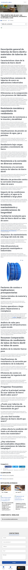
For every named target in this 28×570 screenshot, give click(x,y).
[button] (26, 24)
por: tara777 (18, 492)
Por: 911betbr (5, 492)
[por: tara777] (20, 488)
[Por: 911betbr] (6, 488)
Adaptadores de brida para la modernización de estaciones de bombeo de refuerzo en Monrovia (21, 506)
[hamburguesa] (25, 2)
